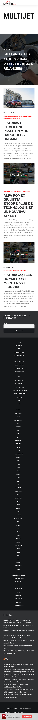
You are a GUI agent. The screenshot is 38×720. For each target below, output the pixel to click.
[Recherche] (27, 3)
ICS (19, 404)
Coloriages (18, 582)
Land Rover (18, 498)
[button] (33, 2)
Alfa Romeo (7, 191)
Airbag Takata (18, 599)
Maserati (18, 508)
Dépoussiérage (20, 387)
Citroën (18, 444)
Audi (18, 423)
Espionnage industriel (20, 394)
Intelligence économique (20, 390)
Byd (18, 437)
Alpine (18, 417)
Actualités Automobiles (23, 191)
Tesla (18, 559)
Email (5, 323)
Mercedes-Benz (18, 518)
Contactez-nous (19, 352)
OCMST (19, 400)
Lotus (18, 505)
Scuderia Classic (19, 372)
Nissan (18, 525)
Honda (18, 467)
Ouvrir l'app (27, 716)
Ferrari (18, 457)
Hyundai (18, 471)
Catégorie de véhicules (25, 116)
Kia (18, 484)
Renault (18, 542)
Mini (18, 521)
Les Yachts (20, 368)
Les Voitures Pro (19, 365)
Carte (19, 342)
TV (6, 659)
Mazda (18, 511)
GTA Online (20, 383)
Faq (19, 349)
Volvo (18, 569)
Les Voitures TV (19, 361)
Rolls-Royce (18, 545)
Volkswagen (18, 565)
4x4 (19, 118)
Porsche (18, 538)
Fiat (5, 116)
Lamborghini (18, 491)
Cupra (18, 447)
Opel (18, 528)
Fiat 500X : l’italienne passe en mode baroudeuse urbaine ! (17, 131)
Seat (18, 549)
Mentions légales (19, 355)
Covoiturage (18, 588)
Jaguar (18, 477)
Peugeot (18, 535)
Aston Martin (18, 420)
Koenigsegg (18, 488)
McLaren (18, 515)
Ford (18, 464)
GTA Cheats (20, 380)
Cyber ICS (19, 397)
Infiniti (18, 474)
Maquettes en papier (18, 578)
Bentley (18, 427)
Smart (18, 555)
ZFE (18, 585)
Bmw (18, 430)
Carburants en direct (18, 605)
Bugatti (18, 433)
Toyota (18, 562)
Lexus (18, 501)
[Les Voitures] (9, 3)
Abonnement (19, 345)
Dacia (18, 450)
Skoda (18, 552)
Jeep (18, 481)
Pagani (18, 532)
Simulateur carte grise (18, 575)
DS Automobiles (18, 454)
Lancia (18, 494)
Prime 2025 (18, 595)
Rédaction (15, 118)
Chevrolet (18, 440)
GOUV (18, 592)
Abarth (18, 410)
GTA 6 (19, 377)
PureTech (18, 602)
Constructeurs (8, 118)
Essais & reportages (12, 116)
